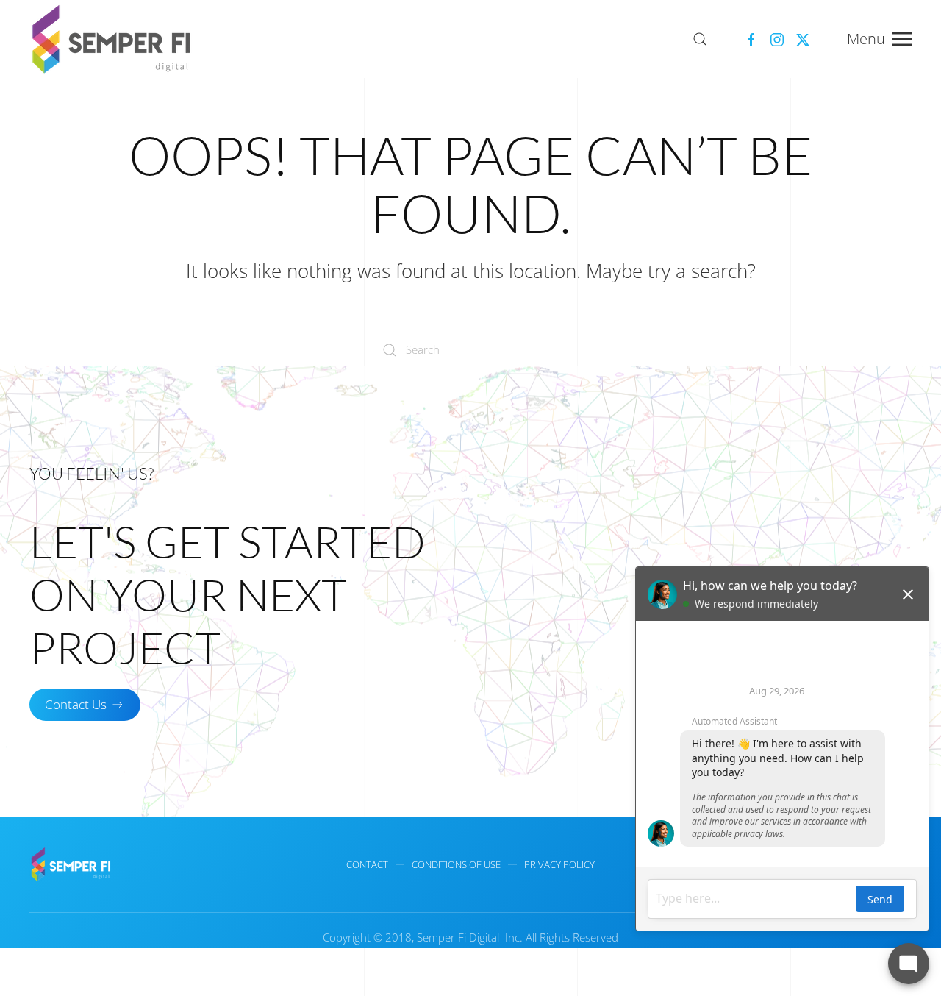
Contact (367, 864)
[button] (700, 39)
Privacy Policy (559, 864)
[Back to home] (113, 39)
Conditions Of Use (456, 864)
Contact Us (76, 704)
